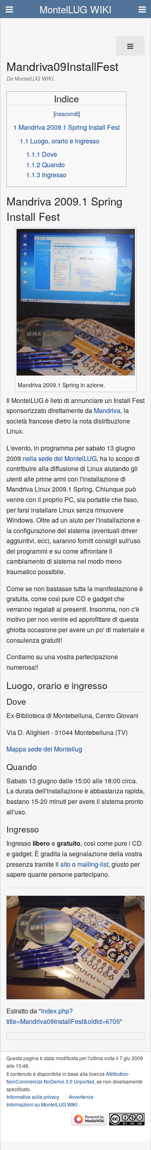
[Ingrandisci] (21, 379)
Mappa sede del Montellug (44, 749)
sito (65, 864)
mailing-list (92, 864)
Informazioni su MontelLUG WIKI (41, 1104)
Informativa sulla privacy (32, 1096)
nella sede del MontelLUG (60, 458)
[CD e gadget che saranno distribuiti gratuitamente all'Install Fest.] (75, 946)
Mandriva (107, 410)
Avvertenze (81, 1096)
